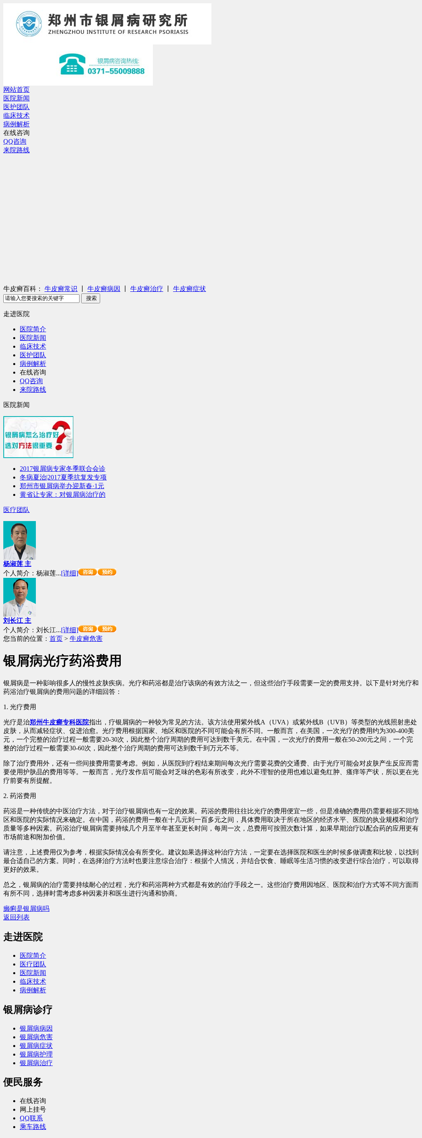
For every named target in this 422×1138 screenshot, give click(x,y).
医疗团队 (16, 509)
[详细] (69, 573)
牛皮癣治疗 (146, 288)
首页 (56, 638)
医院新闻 (16, 98)
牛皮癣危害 (86, 638)
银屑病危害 (36, 1036)
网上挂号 (33, 1109)
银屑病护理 (36, 1054)
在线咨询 (16, 132)
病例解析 (16, 124)
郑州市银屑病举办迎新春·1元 (62, 485)
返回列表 (16, 917)
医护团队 (16, 106)
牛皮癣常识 (61, 288)
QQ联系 (31, 1118)
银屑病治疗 (36, 1062)
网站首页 (16, 89)
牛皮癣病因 (103, 288)
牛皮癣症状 (189, 288)
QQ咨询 (14, 141)
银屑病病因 (36, 1028)
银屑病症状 (36, 1045)
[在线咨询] (97, 573)
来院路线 (16, 150)
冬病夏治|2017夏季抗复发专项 (63, 477)
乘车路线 (33, 1126)
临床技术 (16, 115)
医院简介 (33, 329)
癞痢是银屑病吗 (26, 908)
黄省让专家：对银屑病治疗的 (63, 494)
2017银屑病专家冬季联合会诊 (63, 468)
